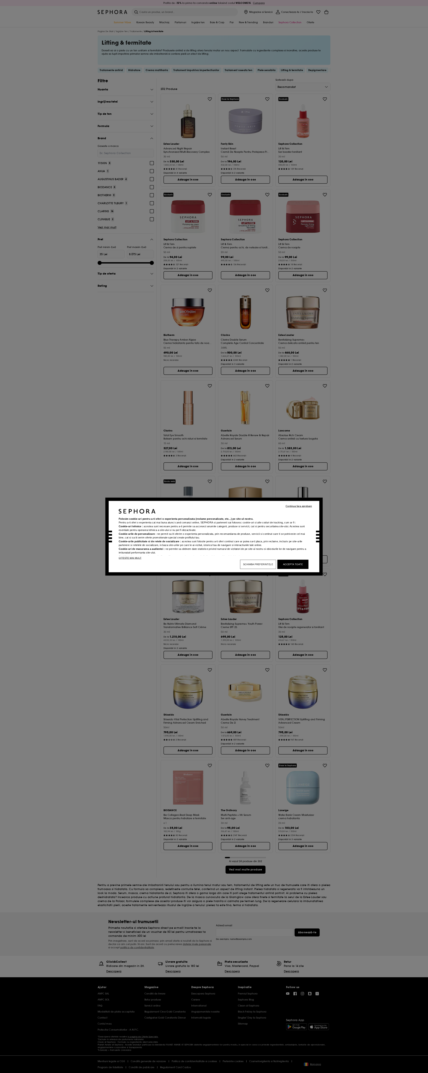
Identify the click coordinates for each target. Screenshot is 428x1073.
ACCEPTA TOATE (293, 564)
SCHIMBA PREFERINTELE (258, 564)
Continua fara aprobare (299, 505)
